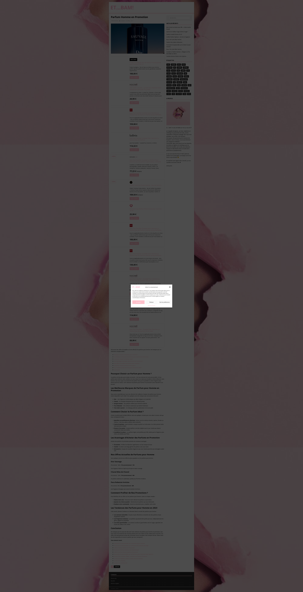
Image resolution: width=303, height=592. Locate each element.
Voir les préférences (164, 302)
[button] (170, 287)
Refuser (151, 302)
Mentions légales (151, 305)
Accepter (138, 302)
